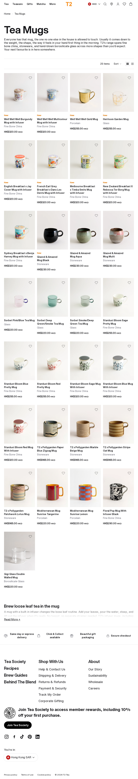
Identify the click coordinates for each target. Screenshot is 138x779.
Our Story (95, 669)
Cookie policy (44, 774)
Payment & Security (53, 688)
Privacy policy (10, 774)
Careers (94, 688)
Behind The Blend (20, 682)
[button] (118, 64)
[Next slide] (32, 92)
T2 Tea (66, 774)
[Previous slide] (6, 92)
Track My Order (50, 694)
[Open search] (105, 4)
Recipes (11, 668)
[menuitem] (52, 4)
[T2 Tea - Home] (69, 4)
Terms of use (27, 774)
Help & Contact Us (52, 669)
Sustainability (97, 675)
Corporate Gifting (51, 701)
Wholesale (95, 682)
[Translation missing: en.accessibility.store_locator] (111, 4)
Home (7, 13)
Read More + (12, 619)
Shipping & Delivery (52, 675)
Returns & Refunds (52, 682)
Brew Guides (15, 675)
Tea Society (15, 661)
